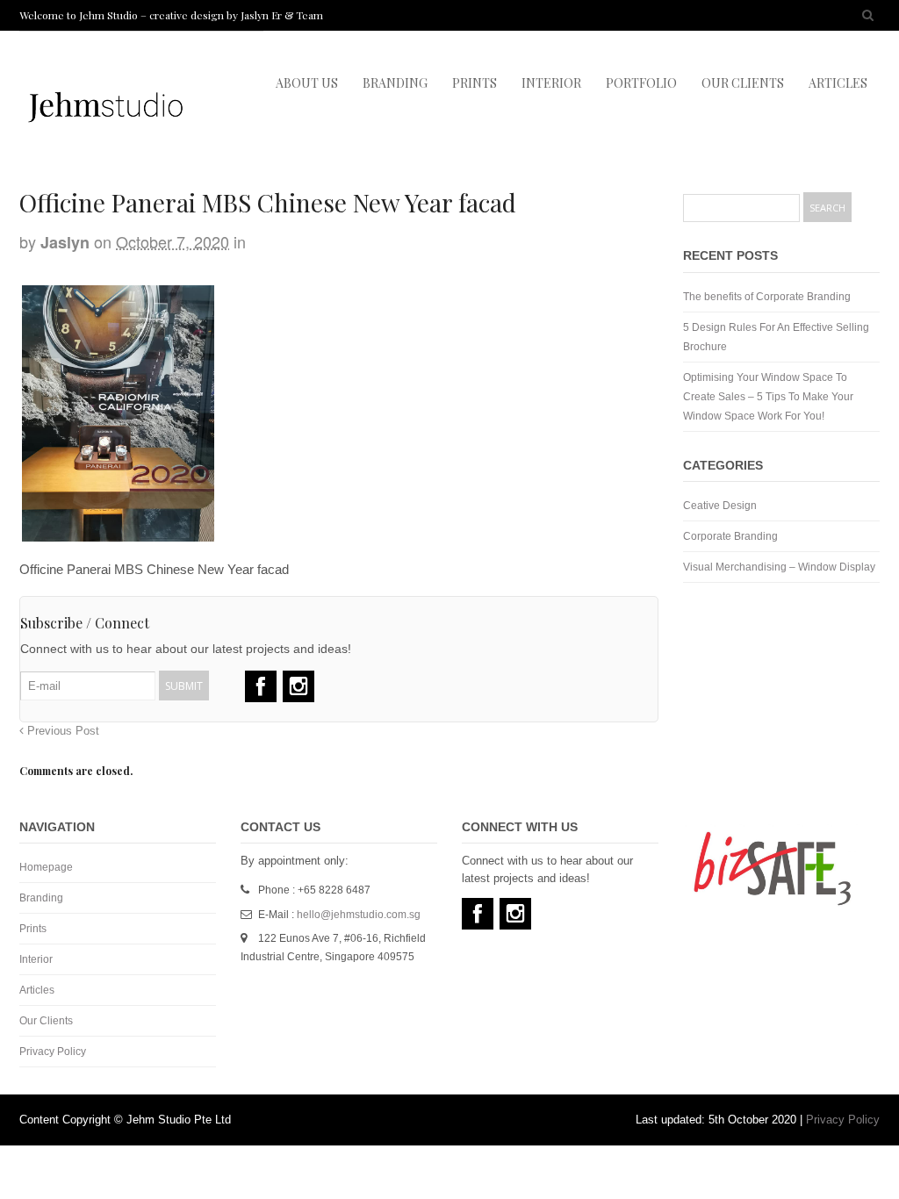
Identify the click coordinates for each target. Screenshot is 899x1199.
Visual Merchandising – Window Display (779, 567)
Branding (41, 898)
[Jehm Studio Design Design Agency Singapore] (105, 139)
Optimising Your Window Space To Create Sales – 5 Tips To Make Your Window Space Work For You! (768, 396)
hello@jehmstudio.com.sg (359, 914)
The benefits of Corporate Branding (767, 297)
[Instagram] (298, 686)
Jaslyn (65, 242)
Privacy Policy (52, 1051)
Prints (33, 929)
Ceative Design (720, 505)
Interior (36, 959)
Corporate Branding (730, 536)
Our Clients (46, 1021)
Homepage (46, 867)
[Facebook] (261, 686)
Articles (36, 990)
